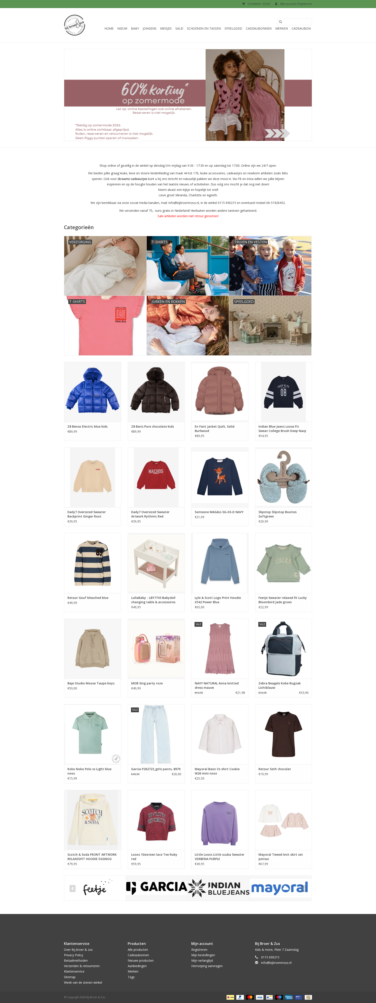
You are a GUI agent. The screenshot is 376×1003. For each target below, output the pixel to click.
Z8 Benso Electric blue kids (87, 426)
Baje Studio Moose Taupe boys (90, 683)
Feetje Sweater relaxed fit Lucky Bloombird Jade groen (282, 600)
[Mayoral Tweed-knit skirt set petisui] (283, 820)
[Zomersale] (188, 95)
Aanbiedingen (137, 966)
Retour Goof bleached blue (87, 598)
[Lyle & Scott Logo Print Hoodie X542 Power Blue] (219, 563)
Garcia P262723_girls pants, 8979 (155, 769)
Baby (135, 28)
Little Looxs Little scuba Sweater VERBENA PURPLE (219, 856)
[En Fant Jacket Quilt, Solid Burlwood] (219, 392)
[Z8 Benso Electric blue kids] (92, 392)
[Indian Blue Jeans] (218, 888)
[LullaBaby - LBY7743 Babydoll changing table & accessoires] (156, 563)
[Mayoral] (280, 888)
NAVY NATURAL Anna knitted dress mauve (217, 685)
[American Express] (288, 997)
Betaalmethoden (76, 960)
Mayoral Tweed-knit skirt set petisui (280, 856)
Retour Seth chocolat (274, 769)
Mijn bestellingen (203, 955)
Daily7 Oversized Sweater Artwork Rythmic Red (150, 514)
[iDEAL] (230, 997)
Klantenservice (74, 971)
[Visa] (259, 997)
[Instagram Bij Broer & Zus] (191, 924)
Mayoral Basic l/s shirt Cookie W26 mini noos (217, 771)
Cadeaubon (301, 28)
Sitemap (70, 977)
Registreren (199, 950)
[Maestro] (279, 997)
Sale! (179, 28)
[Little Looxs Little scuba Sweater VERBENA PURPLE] (219, 820)
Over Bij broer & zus (78, 950)
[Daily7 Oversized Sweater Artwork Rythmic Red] (156, 477)
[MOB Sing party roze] (156, 649)
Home (109, 28)
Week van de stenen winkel (83, 982)
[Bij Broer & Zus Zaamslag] (74, 25)
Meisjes (166, 28)
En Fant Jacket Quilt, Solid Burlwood (214, 428)
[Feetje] (95, 888)
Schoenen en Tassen (204, 28)
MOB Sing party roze (147, 683)
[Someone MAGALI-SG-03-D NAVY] (219, 477)
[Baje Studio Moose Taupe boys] (92, 649)
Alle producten (138, 950)
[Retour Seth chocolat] (283, 734)
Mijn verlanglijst (202, 960)
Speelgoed (233, 28)
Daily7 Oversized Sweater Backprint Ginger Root (86, 514)
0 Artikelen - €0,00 (258, 4)
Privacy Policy (73, 955)
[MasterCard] (249, 997)
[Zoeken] (280, 21)
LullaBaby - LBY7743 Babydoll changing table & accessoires (153, 600)
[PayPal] (240, 997)
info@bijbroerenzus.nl (276, 963)
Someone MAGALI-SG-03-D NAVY (219, 512)
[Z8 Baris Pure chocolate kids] (156, 392)
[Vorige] (73, 888)
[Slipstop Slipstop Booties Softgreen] (283, 477)
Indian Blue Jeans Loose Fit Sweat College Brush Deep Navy (282, 428)
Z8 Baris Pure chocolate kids (152, 426)
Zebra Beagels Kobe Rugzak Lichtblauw (279, 685)
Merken (281, 28)
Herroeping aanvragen (207, 966)
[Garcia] (157, 888)
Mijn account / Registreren (296, 4)
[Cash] (307, 997)
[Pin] (298, 997)
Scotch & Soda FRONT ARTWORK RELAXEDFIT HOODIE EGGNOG (92, 856)
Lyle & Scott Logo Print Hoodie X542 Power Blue (218, 600)
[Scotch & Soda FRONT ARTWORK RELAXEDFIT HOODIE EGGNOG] (92, 820)
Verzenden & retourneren (82, 966)
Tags (131, 977)
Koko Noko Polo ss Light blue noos (89, 771)
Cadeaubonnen (259, 28)
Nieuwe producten (141, 960)
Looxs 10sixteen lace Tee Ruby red (154, 856)
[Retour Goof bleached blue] (92, 563)
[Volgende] (303, 888)
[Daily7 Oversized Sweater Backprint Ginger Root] (92, 477)
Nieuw (122, 28)
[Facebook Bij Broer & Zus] (184, 924)
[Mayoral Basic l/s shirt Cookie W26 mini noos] (219, 734)
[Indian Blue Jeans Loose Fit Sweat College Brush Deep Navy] (283, 392)
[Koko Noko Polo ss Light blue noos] (92, 734)
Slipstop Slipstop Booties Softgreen (277, 514)
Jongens (149, 28)
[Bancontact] (269, 997)
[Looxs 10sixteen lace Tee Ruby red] (156, 820)
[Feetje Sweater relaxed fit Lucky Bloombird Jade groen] (283, 563)
